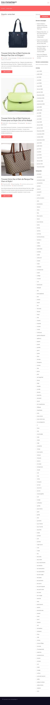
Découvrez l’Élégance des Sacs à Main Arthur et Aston (42, 56)
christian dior (40, 269)
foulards (39, 323)
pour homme (40, 526)
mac (38, 431)
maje (38, 443)
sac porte (39, 583)
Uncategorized (22, 123)
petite (38, 514)
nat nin (38, 490)
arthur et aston (40, 198)
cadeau (38, 245)
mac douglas (40, 434)
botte (38, 224)
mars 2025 (39, 122)
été (38, 305)
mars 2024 (39, 157)
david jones (39, 284)
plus (38, 517)
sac (30, 184)
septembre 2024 (41, 140)
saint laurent (40, 604)
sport (38, 619)
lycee (38, 428)
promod (39, 541)
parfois (38, 505)
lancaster (39, 398)
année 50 (39, 192)
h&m (38, 356)
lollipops (39, 407)
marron (38, 461)
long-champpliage (13, 58)
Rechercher (38, 14)
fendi (38, 314)
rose (38, 547)
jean (38, 374)
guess (38, 353)
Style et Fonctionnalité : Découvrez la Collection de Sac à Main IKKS (42, 41)
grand (38, 344)
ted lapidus (39, 628)
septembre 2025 (41, 104)
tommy (38, 640)
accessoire (39, 177)
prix (38, 538)
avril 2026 (39, 83)
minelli (38, 470)
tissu (38, 634)
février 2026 (40, 89)
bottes (38, 227)
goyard (38, 341)
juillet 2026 (39, 74)
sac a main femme (7, 185)
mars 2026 (39, 86)
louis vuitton (40, 416)
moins (26, 58)
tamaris (39, 622)
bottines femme (40, 236)
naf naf (38, 484)
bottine (38, 230)
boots (38, 219)
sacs (38, 601)
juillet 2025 (39, 110)
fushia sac (39, 332)
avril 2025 (39, 119)
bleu (38, 213)
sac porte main (40, 589)
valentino (39, 652)
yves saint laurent (41, 676)
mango (38, 449)
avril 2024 (39, 154)
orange (38, 499)
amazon (39, 189)
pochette (39, 520)
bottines (39, 233)
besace (38, 207)
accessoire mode (41, 180)
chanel (38, 260)
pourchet (39, 529)
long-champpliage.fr (9, 2)
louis (38, 413)
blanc (38, 210)
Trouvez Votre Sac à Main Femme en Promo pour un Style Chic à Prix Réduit (16, 119)
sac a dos (39, 556)
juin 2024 (39, 148)
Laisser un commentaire (6, 59)
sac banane (39, 565)
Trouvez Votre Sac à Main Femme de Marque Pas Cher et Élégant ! (15, 54)
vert (38, 664)
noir (38, 496)
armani (38, 195)
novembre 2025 (40, 98)
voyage (38, 670)
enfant (38, 299)
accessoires (39, 183)
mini (38, 473)
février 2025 (40, 125)
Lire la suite (6, 71)
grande (38, 347)
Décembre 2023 (40, 166)
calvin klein (39, 248)
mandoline (39, 446)
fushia (38, 329)
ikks (38, 368)
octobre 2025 (40, 101)
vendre (38, 658)
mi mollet (39, 464)
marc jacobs (40, 452)
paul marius (39, 508)
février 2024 (40, 160)
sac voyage (39, 595)
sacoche (39, 598)
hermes (38, 359)
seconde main (40, 610)
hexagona (39, 362)
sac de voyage (40, 574)
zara (38, 691)
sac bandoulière (40, 571)
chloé (38, 263)
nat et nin (39, 487)
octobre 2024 (40, 137)
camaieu (39, 251)
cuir (22, 184)
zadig (38, 679)
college (38, 275)
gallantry (39, 338)
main (23, 58)
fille (38, 317)
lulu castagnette (41, 422)
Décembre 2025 (40, 95)
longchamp (39, 410)
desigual (39, 287)
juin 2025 (39, 113)
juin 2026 (39, 77)
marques (39, 458)
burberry (39, 239)
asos (38, 201)
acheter (39, 186)
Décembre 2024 (40, 131)
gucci (38, 350)
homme (38, 365)
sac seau (39, 592)
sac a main (29, 58)
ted (38, 625)
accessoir (39, 174)
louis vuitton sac (41, 419)
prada (38, 532)
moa (38, 476)
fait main (39, 308)
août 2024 (39, 143)
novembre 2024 (40, 134)
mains (38, 440)
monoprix (39, 482)
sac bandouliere (40, 568)
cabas (38, 242)
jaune (38, 371)
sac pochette (40, 580)
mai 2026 (39, 80)
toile (38, 637)
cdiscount (39, 257)
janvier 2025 (40, 128)
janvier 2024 (40, 163)
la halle (38, 389)
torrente (39, 646)
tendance (39, 631)
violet (38, 667)
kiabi (38, 383)
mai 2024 (39, 151)
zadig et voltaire (41, 682)
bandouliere (40, 204)
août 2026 (39, 71)
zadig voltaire (40, 685)
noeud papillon (40, 493)
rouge (38, 550)
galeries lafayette (41, 335)
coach (38, 272)
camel (38, 254)
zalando (39, 688)
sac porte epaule (41, 586)
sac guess (39, 577)
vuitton (38, 673)
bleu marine (39, 216)
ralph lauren (40, 544)
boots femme (40, 221)
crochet (39, 278)
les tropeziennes (41, 404)
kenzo (38, 380)
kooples (39, 386)
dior (38, 290)
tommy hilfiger (40, 643)
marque (39, 455)
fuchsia (38, 326)
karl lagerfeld (40, 377)
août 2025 (39, 107)
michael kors (40, 467)
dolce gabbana (40, 293)
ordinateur (39, 502)
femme (20, 58)
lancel (38, 401)
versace (39, 661)
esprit (38, 302)
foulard (38, 320)
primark (39, 535)
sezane (38, 613)
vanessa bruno (40, 655)
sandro (38, 607)
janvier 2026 (40, 92)
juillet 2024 (39, 146)
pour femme (40, 523)
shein (38, 616)
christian (39, 266)
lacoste (38, 392)
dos (38, 296)
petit (38, 511)
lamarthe (39, 395)
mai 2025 (39, 116)
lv (37, 425)
